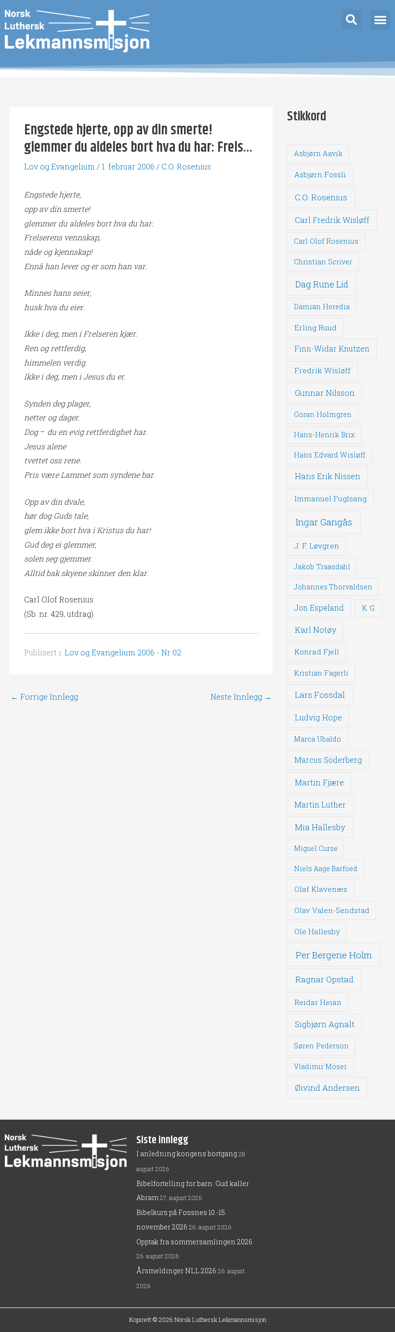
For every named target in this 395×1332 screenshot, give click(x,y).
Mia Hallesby (320, 827)
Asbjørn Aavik (318, 153)
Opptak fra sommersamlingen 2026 (194, 1241)
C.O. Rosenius (186, 166)
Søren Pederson (321, 1045)
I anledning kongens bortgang (186, 1153)
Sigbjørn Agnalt (325, 1024)
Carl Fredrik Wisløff (332, 220)
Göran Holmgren (323, 414)
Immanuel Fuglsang (330, 498)
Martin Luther (320, 804)
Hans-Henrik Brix (324, 434)
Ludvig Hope (318, 717)
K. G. (369, 608)
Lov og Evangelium (59, 166)
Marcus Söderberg (328, 760)
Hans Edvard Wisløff (329, 454)
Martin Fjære (319, 782)
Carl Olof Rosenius (326, 241)
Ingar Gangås (324, 522)
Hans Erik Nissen (327, 476)
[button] (351, 19)
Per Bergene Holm (334, 955)
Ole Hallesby (317, 931)
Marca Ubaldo (317, 739)
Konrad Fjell (316, 651)
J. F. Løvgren (316, 545)
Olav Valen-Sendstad (331, 910)
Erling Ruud (315, 327)
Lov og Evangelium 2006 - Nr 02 (123, 652)
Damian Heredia (322, 306)
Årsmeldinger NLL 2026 (176, 1270)
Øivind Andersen (327, 1087)
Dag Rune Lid (321, 284)
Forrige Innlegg (44, 697)
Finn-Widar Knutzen (331, 348)
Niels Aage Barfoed (325, 868)
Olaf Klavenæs (320, 889)
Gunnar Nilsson (325, 393)
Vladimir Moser (320, 1066)
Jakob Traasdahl (322, 566)
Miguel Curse (316, 848)
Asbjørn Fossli (320, 174)
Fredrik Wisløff (322, 370)
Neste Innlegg (241, 697)
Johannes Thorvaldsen (333, 586)
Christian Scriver (323, 261)
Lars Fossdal (320, 694)
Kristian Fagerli (321, 673)
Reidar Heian (318, 1002)
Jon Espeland (319, 607)
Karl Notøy (315, 630)
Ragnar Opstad (324, 979)
